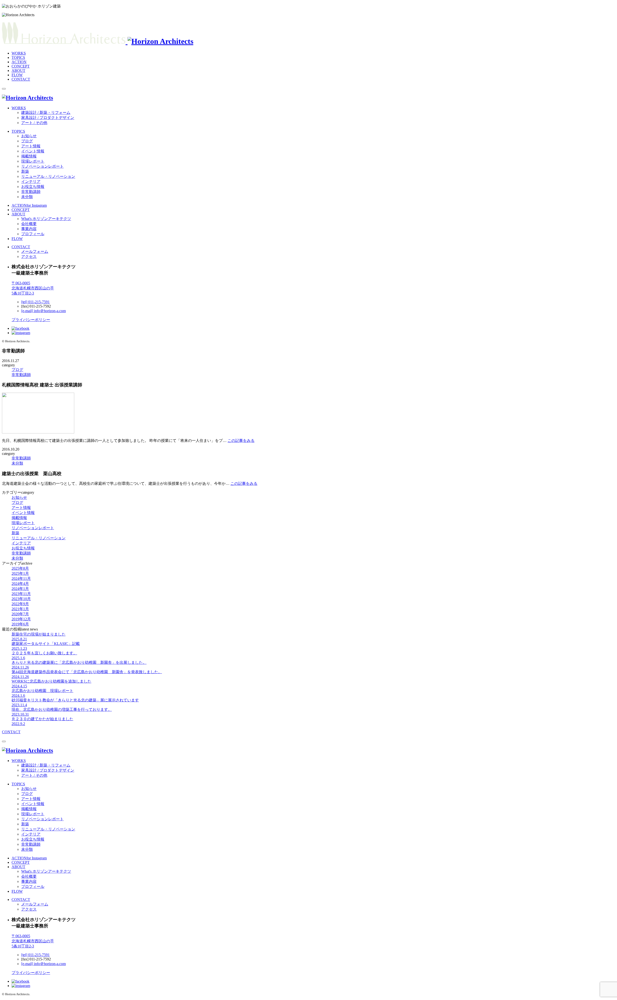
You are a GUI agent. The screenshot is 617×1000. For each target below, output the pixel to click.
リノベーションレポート (42, 166)
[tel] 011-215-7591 (35, 302)
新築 (25, 171)
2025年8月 (20, 568)
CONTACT (21, 79)
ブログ (27, 141)
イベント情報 (32, 151)
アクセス (29, 256)
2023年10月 (21, 599)
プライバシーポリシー (31, 320)
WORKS (19, 53)
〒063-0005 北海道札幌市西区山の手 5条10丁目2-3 (33, 288)
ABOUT (18, 70)
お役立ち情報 (32, 187)
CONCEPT (21, 66)
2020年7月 (20, 614)
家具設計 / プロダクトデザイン (47, 118)
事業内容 (29, 229)
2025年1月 (20, 573)
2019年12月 (21, 619)
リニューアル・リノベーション (48, 176)
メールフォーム (34, 251)
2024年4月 (20, 584)
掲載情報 (29, 156)
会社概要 (29, 224)
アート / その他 (34, 123)
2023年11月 (21, 594)
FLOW (17, 75)
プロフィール (32, 234)
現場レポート (32, 161)
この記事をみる (241, 440)
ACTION (19, 62)
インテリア (30, 181)
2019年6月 (20, 624)
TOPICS (18, 57)
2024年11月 (21, 578)
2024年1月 (20, 589)
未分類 (27, 197)
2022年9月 (20, 604)
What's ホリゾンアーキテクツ (46, 219)
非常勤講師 (30, 192)
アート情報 (30, 146)
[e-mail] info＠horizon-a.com (43, 311)
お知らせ (29, 136)
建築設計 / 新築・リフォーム (45, 112)
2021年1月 (20, 609)
